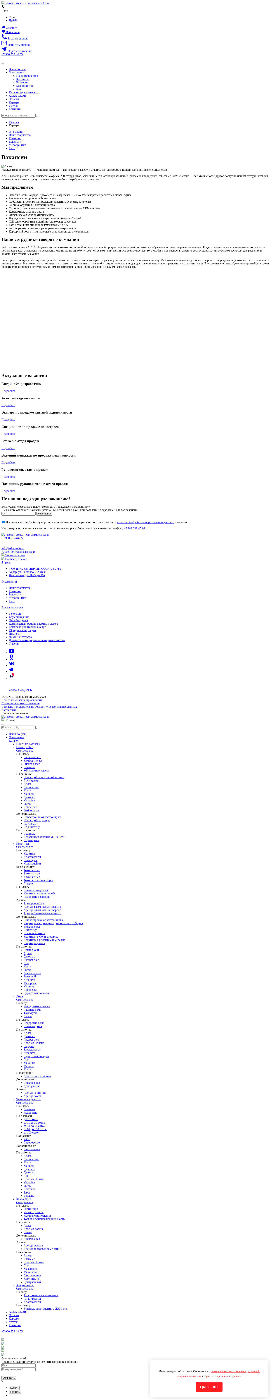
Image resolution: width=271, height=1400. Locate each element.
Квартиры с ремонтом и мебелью (44, 939)
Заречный (30, 976)
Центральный (32, 1282)
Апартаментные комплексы (41, 1295)
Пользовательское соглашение (20, 703)
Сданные (29, 833)
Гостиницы (31, 1208)
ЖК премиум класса (36, 770)
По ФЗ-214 (30, 823)
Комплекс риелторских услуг (27, 626)
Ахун (27, 1192)
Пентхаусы (30, 860)
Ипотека (14, 633)
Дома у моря (31, 1086)
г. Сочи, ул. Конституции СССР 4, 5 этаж (35, 568)
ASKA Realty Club (20, 690)
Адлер (28, 783)
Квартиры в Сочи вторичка (41, 936)
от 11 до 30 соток (34, 1122)
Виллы (28, 1016)
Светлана (29, 1189)
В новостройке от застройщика (43, 920)
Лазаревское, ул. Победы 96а (27, 575)
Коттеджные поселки (37, 1006)
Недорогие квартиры (37, 896)
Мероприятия (24, 85)
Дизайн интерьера (20, 636)
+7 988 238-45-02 (134, 528)
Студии (28, 883)
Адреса (6, 562)
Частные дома (32, 1009)
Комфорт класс (33, 760)
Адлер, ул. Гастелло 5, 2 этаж (27, 572)
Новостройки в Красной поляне (44, 777)
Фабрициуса (31, 810)
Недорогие (30, 1112)
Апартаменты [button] (25, 1285)
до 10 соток (31, 1119)
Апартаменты (32, 856)
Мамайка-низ (32, 1272)
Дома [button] (19, 996)
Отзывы (14, 99)
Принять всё (209, 1387)
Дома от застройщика (37, 1076)
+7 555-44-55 (12, 1331)
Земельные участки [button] (28, 1099)
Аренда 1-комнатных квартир (42, 906)
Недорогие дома (34, 1022)
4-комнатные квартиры (38, 880)
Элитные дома (33, 1026)
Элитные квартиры (36, 890)
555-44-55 (12, 54)
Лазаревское (31, 787)
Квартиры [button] (22, 843)
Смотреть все (24, 750)
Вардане (29, 1046)
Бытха (27, 803)
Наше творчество (27, 75)
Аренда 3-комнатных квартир (42, 913)
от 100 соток (31, 1132)
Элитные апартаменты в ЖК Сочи (45, 1308)
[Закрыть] (2, 724)
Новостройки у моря (37, 820)
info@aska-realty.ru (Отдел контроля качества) (18, 550)
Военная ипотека (34, 933)
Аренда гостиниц (35, 1092)
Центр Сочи (31, 949)
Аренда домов (32, 1096)
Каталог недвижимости (24, 92)
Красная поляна (34, 1228)
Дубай (13, 20)
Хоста (27, 790)
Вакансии (22, 82)
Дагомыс (29, 797)
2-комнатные (32, 873)
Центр (28, 1232)
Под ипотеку (32, 827)
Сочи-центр (31, 780)
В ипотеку (30, 929)
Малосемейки (32, 863)
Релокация (15, 613)
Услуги (13, 105)
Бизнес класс (32, 763)
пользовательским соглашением (228, 1371)
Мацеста (29, 793)
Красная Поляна (34, 1042)
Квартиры (30, 853)
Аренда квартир (34, 903)
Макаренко (30, 983)
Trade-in (14, 643)
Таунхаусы (30, 1013)
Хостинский (31, 1278)
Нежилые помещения (37, 1215)
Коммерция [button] (23, 1199)
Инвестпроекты (34, 1212)
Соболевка (30, 807)
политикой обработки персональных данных (145, 522)
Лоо (26, 963)
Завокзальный (32, 973)
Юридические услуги (22, 630)
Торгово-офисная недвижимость (44, 1218)
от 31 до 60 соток (34, 1125)
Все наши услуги (12, 607)
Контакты (22, 79)
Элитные (29, 767)
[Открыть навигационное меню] (2, 63)
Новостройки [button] (24, 747)
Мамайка (29, 800)
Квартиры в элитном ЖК (39, 893)
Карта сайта (8, 710)
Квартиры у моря (34, 943)
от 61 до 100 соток (35, 1129)
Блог (19, 89)
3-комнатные (32, 876)
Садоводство (32, 1142)
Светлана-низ (32, 1275)
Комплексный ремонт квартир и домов (33, 623)
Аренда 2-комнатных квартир (42, 910)
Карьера (14, 102)
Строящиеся (31, 840)
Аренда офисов (33, 1245)
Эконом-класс (32, 757)
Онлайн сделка (18, 620)
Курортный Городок (36, 993)
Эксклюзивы (32, 926)
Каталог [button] (14, 740)
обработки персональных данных (222, 1376)
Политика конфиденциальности (21, 700)
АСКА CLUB (17, 95)
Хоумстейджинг (19, 617)
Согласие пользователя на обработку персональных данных (39, 706)
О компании (16, 72)
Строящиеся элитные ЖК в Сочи (44, 836)
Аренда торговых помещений (42, 1248)
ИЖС (27, 1139)
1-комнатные (32, 870)
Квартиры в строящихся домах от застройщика (53, 923)
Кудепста (29, 979)
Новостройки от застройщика (42, 817)
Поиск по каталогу (28, 743)
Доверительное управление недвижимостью (37, 640)
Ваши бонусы (17, 69)
